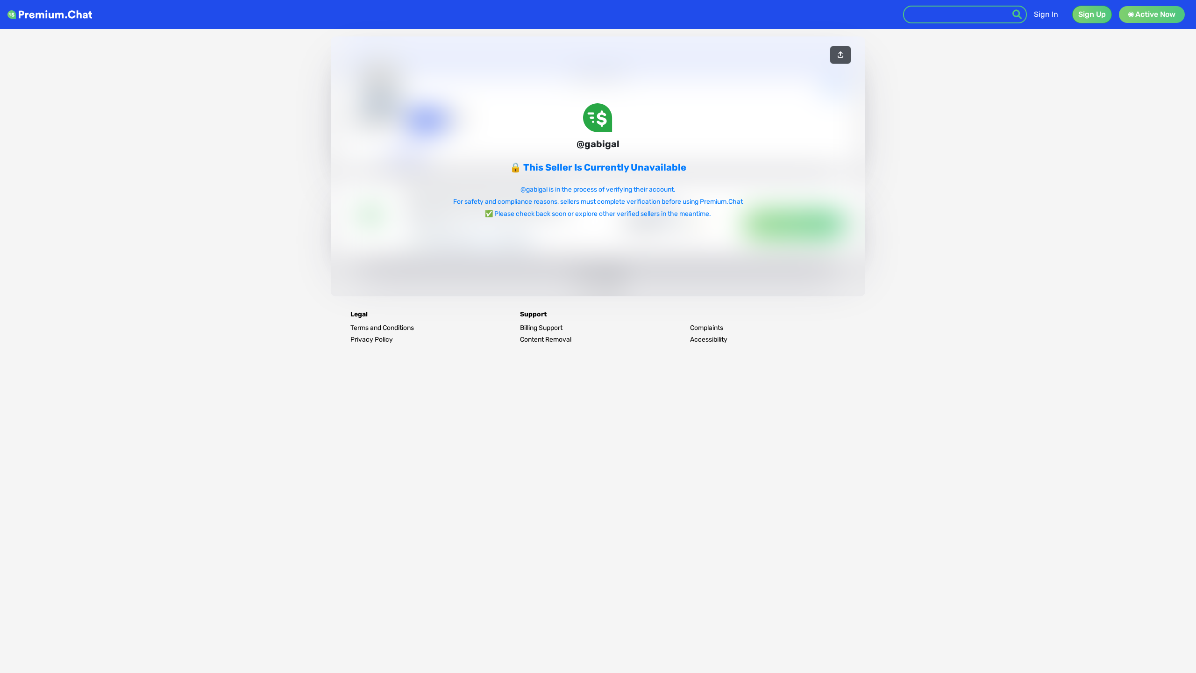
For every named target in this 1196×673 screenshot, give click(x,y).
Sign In (1046, 14)
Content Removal (545, 340)
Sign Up (1092, 14)
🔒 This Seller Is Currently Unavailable (598, 167)
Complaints (706, 328)
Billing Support (541, 328)
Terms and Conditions (382, 328)
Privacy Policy (371, 340)
